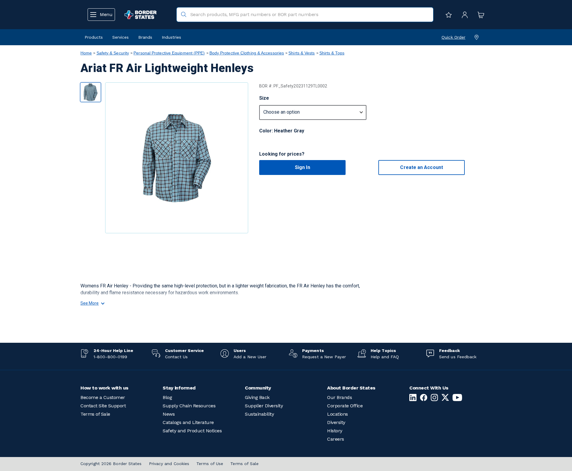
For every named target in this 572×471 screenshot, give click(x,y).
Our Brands (339, 397)
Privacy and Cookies (169, 463)
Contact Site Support (103, 406)
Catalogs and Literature (188, 422)
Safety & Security (113, 53)
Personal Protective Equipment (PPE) (169, 53)
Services (120, 37)
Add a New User (250, 356)
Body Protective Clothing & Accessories (246, 53)
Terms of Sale (95, 414)
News (169, 414)
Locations (337, 414)
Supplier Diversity (264, 406)
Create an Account (421, 167)
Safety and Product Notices (192, 431)
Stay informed (179, 388)
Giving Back (257, 397)
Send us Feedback (457, 356)
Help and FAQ (385, 356)
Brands (145, 37)
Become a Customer (102, 397)
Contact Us (176, 356)
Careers (335, 439)
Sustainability (259, 414)
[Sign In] (463, 14)
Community (258, 388)
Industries (171, 37)
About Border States (351, 388)
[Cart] (479, 14)
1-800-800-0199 (110, 356)
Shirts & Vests (301, 53)
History (334, 431)
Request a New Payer (324, 356)
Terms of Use (209, 463)
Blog (167, 397)
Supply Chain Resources (189, 406)
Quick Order (453, 37)
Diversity (336, 422)
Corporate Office (345, 406)
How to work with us (104, 388)
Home (86, 53)
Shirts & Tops (331, 53)
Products (94, 37)
